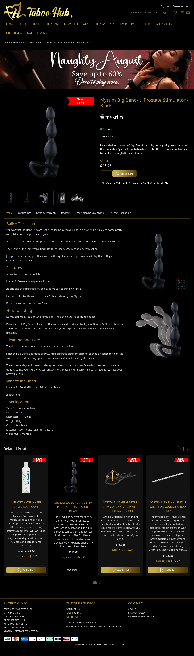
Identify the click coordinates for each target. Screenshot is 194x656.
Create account (181, 6)
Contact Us (73, 609)
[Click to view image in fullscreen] (49, 142)
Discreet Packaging (15, 616)
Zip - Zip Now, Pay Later (17, 627)
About (132, 609)
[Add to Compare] (130, 183)
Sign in (165, 6)
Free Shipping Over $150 (18, 609)
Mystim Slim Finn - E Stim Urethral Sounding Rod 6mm (168, 507)
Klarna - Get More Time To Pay (22, 631)
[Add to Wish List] (103, 183)
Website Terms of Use (141, 616)
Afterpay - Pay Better (16, 623)
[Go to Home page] (38, 11)
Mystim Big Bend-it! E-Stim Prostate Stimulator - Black (73, 507)
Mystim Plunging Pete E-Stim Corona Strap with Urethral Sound (120, 507)
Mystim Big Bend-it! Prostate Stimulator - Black (69, 42)
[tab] (8, 213)
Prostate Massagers (31, 42)
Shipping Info (12, 612)
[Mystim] (112, 117)
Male (15, 42)
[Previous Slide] (181, 448)
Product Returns (14, 620)
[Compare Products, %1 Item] (182, 12)
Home (7, 42)
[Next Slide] (187, 448)
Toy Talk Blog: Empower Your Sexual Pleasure (94, 626)
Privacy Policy (136, 612)
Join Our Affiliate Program (83, 622)
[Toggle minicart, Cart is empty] (188, 12)
